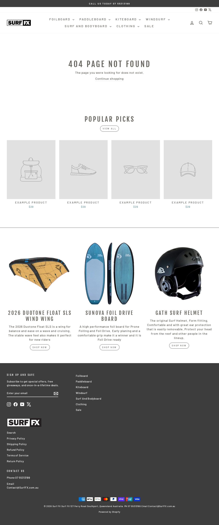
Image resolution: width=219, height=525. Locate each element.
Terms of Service (18, 455)
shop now (40, 347)
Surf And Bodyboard (87, 26)
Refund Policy (15, 449)
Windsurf (156, 19)
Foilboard (60, 19)
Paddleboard (93, 19)
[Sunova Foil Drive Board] (109, 273)
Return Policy (15, 461)
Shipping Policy (17, 444)
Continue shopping (109, 78)
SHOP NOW (109, 347)
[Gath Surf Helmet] (179, 273)
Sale (149, 26)
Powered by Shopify (109, 511)
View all (110, 128)
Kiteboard (126, 19)
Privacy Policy (16, 438)
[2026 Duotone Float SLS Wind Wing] (40, 273)
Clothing (127, 26)
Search (11, 432)
